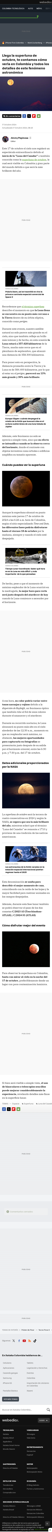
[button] (21, 137)
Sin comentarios (13, 116)
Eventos (30, 1373)
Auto (30, 8)
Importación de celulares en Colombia (38, 1384)
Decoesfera (8, 1488)
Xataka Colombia (11, 289)
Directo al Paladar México (13, 1517)
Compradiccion (9, 1492)
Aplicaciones (8, 1368)
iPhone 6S (7, 1383)
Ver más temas (10, 1399)
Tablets (30, 1362)
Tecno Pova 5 (44, 1330)
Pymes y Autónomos (35, 1488)
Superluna (28, 1103)
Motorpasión (32, 1468)
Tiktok (35, 1340)
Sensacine (31, 1451)
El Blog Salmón (33, 1485)
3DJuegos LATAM (34, 1506)
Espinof (30, 1454)
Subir (42, 1420)
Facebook (24, 116)
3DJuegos (31, 1434)
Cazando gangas (10, 1373)
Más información (42, 1529)
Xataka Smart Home (11, 1445)
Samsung (7, 1378)
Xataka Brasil (8, 1509)
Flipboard (34, 116)
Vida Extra (31, 1438)
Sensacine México (34, 1509)
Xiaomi (30, 1390)
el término (33, 306)
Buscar (48, 1409)
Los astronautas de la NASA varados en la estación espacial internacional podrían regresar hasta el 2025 (24, 869)
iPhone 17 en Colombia (14, 42)
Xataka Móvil (8, 1438)
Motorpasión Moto (34, 1471)
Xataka (6, 1434)
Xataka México (9, 1506)
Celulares (7, 1362)
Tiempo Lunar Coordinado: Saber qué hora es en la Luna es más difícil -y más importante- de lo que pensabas (25, 571)
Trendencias (8, 1485)
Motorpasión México (35, 1517)
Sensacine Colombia (35, 1513)
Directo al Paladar (10, 1468)
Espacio (15, 1103)
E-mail (39, 116)
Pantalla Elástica (10, 1390)
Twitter (29, 116)
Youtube (24, 1340)
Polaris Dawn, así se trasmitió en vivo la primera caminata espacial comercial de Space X (24, 294)
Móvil (39, 8)
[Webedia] (45, 2)
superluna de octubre (34, 159)
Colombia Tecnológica (13, 8)
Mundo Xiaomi (9, 1449)
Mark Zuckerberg (35, 42)
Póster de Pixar (28, 1330)
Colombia (31, 1378)
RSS (29, 1340)
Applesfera (7, 1441)
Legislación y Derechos (37, 1368)
